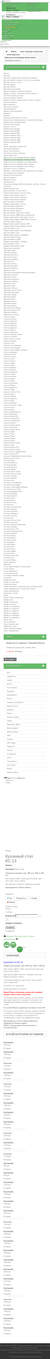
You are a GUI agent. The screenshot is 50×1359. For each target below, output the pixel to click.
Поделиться (21, 898)
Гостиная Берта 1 (10, 538)
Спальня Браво (9, 432)
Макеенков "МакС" (14, 724)
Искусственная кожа (11, 624)
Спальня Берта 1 (10, 423)
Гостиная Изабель (10, 478)
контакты (3, 42)
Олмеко (10, 739)
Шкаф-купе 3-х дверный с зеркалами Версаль (25, 643)
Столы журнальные (11, 573)
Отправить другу (11, 906)
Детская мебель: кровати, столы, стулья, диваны (22, 80)
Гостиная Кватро (10, 536)
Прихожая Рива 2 (10, 301)
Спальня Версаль (10, 368)
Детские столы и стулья (12, 82)
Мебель (6, 73)
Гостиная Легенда (10, 476)
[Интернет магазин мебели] (26, 15)
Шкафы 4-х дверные (11, 613)
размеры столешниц (13, 923)
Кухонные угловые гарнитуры (14, 153)
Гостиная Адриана (10, 533)
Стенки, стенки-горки (11, 582)
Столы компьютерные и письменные (17, 567)
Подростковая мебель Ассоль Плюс (17, 193)
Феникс (9, 769)
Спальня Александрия (12, 348)
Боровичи (10, 691)
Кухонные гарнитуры (11, 149)
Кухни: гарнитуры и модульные (15, 146)
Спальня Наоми (9, 317)
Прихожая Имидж (10, 295)
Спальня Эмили (9, 330)
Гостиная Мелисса (10, 467)
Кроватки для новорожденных (15, 122)
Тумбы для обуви (10, 584)
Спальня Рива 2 (9, 436)
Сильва (9, 750)
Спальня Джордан (10, 352)
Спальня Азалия (10, 354)
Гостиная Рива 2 (10, 549)
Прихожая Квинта (10, 306)
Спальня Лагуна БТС (11, 454)
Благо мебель (12, 688)
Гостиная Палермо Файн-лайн (14, 525)
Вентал (9, 699)
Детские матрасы (10, 177)
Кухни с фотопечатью (12, 151)
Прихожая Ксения (10, 257)
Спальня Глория (10, 374)
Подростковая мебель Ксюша (14, 204)
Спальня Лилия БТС (11, 416)
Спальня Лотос (9, 407)
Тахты (6, 144)
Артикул (8, 865)
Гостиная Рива (9, 547)
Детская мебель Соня (12, 228)
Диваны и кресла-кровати (13, 111)
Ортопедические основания (14, 173)
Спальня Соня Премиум (12, 345)
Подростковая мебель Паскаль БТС (17, 224)
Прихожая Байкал (10, 312)
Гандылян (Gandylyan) (15, 702)
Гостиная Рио (8, 505)
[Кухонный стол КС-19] (14, 1296)
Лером (9, 721)
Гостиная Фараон (10, 560)
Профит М (11, 746)
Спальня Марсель (10, 398)
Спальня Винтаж (10, 370)
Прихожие (7, 564)
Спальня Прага (9, 381)
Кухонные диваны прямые (13, 98)
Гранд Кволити (12, 706)
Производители (12, 666)
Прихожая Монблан (11, 266)
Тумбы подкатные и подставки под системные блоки (23, 586)
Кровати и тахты (10, 127)
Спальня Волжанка (11, 332)
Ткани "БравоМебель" (12, 631)
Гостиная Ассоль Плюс (12, 520)
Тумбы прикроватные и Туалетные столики (19, 589)
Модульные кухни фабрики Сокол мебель (19, 166)
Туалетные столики (11, 593)
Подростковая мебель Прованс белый (18, 226)
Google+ (34, 898)
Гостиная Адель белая (12, 471)
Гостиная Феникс (10, 469)
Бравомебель (12, 695)
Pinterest (11, 902)
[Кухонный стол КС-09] (14, 1218)
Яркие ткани (8, 620)
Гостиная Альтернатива (12, 507)
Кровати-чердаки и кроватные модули (18, 91)
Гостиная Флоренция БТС (13, 531)
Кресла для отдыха (11, 107)
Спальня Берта (9, 365)
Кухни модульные (10, 155)
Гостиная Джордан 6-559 (13, 491)
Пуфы (6, 595)
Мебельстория (12, 732)
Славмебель (11, 754)
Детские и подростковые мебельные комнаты (20, 78)
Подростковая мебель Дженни (15, 199)
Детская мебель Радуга (12, 222)
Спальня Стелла (10, 356)
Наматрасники (9, 182)
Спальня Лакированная (12, 412)
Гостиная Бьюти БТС (11, 555)
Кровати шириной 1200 (12, 135)
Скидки (9, 637)
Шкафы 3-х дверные (11, 611)
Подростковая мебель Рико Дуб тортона (18, 217)
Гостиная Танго (9, 553)
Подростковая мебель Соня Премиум (17, 230)
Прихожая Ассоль (10, 264)
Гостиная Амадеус (10, 509)
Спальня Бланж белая (12, 425)
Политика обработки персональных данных (25, 1357)
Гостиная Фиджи (10, 551)
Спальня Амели (9, 361)
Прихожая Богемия (11, 275)
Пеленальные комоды (12, 124)
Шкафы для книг (10, 580)
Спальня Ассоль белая (12, 339)
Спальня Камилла (10, 326)
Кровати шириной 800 (11, 131)
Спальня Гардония (10, 372)
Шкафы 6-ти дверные (11, 617)
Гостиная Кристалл (11, 522)
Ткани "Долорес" (10, 622)
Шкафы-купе (8, 600)
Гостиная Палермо (10, 527)
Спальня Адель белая (12, 429)
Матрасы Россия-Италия (13, 175)
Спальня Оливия (10, 396)
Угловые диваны (10, 109)
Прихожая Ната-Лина (11, 292)
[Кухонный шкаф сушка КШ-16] (14, 1080)
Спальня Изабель (10, 341)
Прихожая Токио (10, 284)
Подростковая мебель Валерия (15, 197)
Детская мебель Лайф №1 (13, 206)
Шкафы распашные (11, 602)
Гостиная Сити (9, 558)
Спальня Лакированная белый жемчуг (18, 456)
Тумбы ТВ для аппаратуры (13, 597)
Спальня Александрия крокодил (15, 350)
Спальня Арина (9, 363)
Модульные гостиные (11, 458)
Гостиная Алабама (10, 494)
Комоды (6, 115)
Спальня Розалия (10, 319)
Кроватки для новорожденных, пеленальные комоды (23, 120)
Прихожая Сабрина (11, 281)
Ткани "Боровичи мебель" (13, 628)
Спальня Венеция (10, 403)
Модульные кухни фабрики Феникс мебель (19, 160)
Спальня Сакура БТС (11, 418)
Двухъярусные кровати (12, 89)
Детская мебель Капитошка (14, 202)
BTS (8, 673)
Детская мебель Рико (12, 244)
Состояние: (9, 869)
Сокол (9, 758)
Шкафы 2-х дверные (11, 609)
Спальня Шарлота (10, 387)
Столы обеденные (10, 571)
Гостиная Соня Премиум (12, 483)
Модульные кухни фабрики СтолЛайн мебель (20, 162)
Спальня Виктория (10, 414)
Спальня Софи (9, 390)
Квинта (9, 713)
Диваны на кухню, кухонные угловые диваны (20, 93)
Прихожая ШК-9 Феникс (12, 308)
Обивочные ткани (10, 626)
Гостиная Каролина (11, 511)
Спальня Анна (9, 445)
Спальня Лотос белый (12, 449)
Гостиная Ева (8, 518)
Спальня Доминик (10, 328)
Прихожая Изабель (11, 268)
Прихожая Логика (10, 277)
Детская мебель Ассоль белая (15, 191)
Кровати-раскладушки (12, 129)
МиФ (8, 735)
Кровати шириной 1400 (12, 138)
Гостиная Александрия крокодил (16, 487)
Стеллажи (7, 578)
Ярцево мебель (12, 772)
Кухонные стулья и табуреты (14, 169)
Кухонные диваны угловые (13, 96)
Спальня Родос (9, 440)
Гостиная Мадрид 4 (11, 513)
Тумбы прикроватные (11, 591)
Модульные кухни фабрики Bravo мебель (19, 164)
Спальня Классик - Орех (13, 405)
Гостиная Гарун (9, 460)
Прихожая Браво (10, 297)
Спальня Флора (9, 385)
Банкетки (7, 113)
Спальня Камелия (10, 321)
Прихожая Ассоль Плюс (12, 290)
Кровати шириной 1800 (12, 142)
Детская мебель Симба (12, 239)
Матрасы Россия (10, 180)
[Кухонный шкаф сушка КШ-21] (14, 1129)
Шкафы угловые (10, 604)
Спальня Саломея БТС (12, 421)
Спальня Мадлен (10, 323)
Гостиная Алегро (10, 540)
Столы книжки (9, 569)
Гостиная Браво (9, 544)
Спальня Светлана (10, 383)
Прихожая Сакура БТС (12, 310)
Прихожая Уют (9, 261)
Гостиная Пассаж (10, 502)
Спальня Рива (9, 434)
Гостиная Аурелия (10, 496)
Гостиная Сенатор (10, 516)
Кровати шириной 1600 (12, 140)
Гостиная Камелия (10, 463)
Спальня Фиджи (9, 438)
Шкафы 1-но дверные (11, 606)
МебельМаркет (12, 728)
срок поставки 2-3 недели (13, 945)
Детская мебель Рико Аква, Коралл (17, 213)
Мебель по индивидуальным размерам (8, 36)
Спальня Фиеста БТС (11, 447)
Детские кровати (10, 87)
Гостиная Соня (9, 480)
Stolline (9, 680)
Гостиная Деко (9, 542)
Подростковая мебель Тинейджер (16, 235)
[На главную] (6, 51)
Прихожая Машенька (11, 279)
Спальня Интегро (10, 376)
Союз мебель (12, 761)
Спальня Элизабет (10, 337)
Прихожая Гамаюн (10, 253)
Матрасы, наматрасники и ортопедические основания (23, 171)
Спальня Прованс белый (13, 334)
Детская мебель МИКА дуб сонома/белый (19, 215)
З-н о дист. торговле (6, 30)
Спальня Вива (9, 410)
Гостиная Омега (9, 500)
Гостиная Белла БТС (11, 529)
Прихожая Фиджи (10, 303)
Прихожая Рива (9, 299)
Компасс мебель (13, 717)
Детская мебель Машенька (14, 208)
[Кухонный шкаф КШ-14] (14, 1059)
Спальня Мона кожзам (12, 443)
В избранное (10, 931)
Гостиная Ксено (9, 498)
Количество (10, 916)
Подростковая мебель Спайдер (15, 241)
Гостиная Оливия (10, 465)
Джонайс (10, 710)
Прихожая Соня (9, 270)
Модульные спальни (11, 314)
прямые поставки (7, 944)
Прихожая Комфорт (11, 259)
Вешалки (7, 76)
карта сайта (4, 44)
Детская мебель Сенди (12, 237)
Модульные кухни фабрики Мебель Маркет (20, 157)
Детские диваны (10, 84)
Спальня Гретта (9, 394)
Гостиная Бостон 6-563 (12, 489)
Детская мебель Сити (12, 233)
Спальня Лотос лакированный (15, 452)
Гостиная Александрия (12, 485)
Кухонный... (8, 1063)
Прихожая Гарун (10, 250)
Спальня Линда (9, 379)
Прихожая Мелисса (11, 255)
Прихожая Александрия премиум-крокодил (19, 272)
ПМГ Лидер (11, 743)
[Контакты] (25, 1)
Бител (9, 684)
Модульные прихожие (12, 248)
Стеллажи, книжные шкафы (14, 575)
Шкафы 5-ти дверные (11, 615)
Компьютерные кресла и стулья (15, 118)
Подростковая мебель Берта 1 (15, 195)
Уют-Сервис (11, 765)
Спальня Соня (9, 343)
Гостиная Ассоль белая (12, 474)
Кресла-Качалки (10, 104)
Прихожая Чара (9, 286)
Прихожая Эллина (10, 288)
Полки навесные (10, 562)
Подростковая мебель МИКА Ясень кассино (20, 219)
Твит (10, 898)
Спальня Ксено (9, 359)
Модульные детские (11, 188)
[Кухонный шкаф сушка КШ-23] (14, 1150)
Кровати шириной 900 (11, 133)
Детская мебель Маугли (12, 211)
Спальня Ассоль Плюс (12, 392)
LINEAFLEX (11, 676)
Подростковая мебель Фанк (14, 246)
